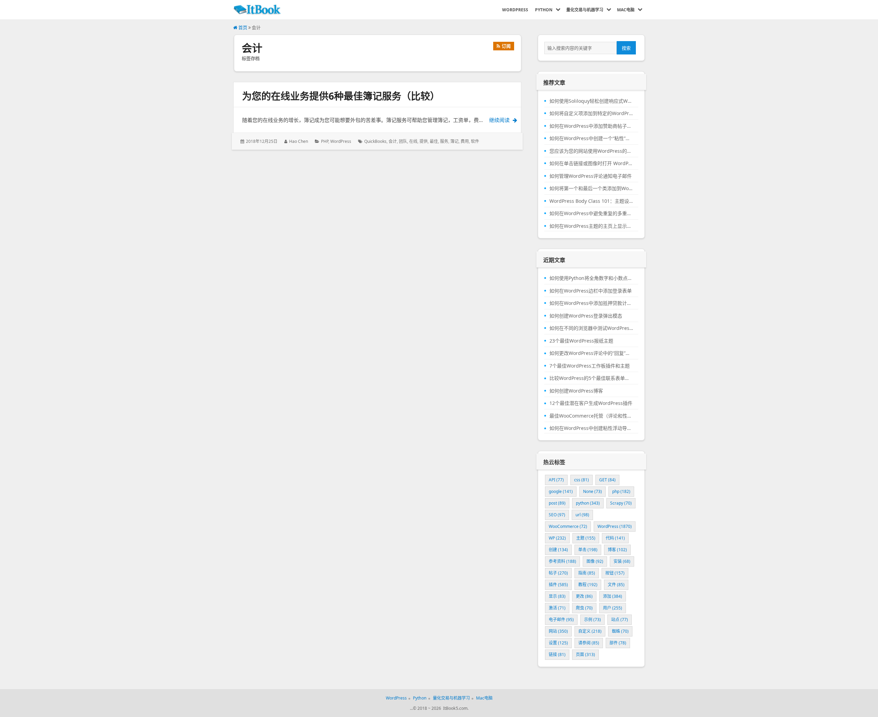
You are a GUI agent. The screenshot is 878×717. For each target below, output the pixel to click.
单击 (587, 550)
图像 (594, 561)
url (582, 515)
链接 (557, 654)
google (561, 491)
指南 (586, 573)
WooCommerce (568, 526)
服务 (444, 141)
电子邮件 (561, 619)
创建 (558, 550)
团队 (403, 141)
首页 (242, 27)
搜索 (626, 48)
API (556, 480)
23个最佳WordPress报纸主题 (581, 341)
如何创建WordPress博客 (576, 391)
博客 (617, 550)
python (588, 503)
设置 (558, 643)
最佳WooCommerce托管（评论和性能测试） (591, 416)
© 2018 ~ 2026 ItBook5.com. (440, 708)
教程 (587, 585)
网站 (558, 631)
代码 (615, 538)
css (581, 480)
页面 (585, 654)
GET (607, 480)
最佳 (434, 141)
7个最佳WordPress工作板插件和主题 (589, 366)
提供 (423, 141)
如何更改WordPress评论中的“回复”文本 (591, 353)
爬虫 (584, 608)
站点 (619, 619)
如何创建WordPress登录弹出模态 (585, 316)
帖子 (558, 573)
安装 (622, 561)
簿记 (454, 141)
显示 (557, 596)
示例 (592, 619)
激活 (557, 608)
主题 (585, 538)
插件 (558, 585)
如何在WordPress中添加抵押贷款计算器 (591, 303)
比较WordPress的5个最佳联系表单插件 (591, 378)
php (621, 491)
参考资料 (562, 561)
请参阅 (588, 643)
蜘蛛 (620, 631)
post (557, 503)
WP (557, 538)
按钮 (615, 573)
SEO (557, 515)
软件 (475, 141)
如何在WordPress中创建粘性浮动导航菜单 (591, 428)
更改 (584, 596)
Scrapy (621, 503)
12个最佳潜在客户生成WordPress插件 (590, 403)
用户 (612, 608)
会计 (393, 141)
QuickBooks (375, 141)
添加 (612, 596)
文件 (616, 585)
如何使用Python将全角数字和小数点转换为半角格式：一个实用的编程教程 (591, 278)
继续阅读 (509, 119)
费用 (465, 141)
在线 (413, 141)
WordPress (340, 141)
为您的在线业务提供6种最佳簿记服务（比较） (341, 95)
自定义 (590, 631)
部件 (617, 643)
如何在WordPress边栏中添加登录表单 (590, 291)
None (592, 491)
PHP (324, 141)
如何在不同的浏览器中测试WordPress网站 (591, 328)
